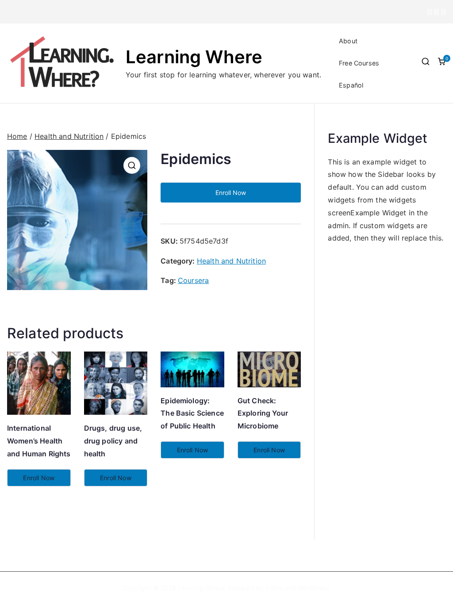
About (348, 41)
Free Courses (359, 63)
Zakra (274, 588)
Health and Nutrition (69, 136)
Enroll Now (230, 192)
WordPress (313, 588)
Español (351, 85)
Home (17, 136)
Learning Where (194, 57)
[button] (131, 165)
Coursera (193, 280)
